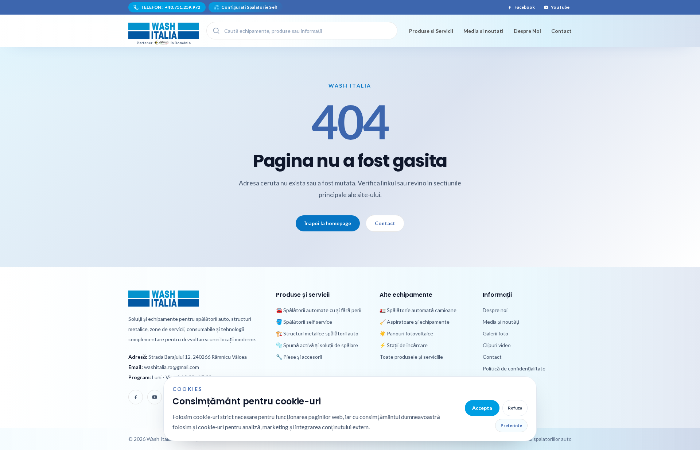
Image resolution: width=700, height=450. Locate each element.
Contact (561, 31)
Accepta (482, 408)
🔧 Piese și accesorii (299, 357)
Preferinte (511, 425)
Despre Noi (527, 31)
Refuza (515, 408)
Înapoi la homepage (327, 223)
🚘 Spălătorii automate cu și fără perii (318, 310)
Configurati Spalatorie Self (246, 7)
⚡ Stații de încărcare (404, 345)
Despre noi (495, 310)
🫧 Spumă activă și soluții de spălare (317, 345)
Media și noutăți (501, 322)
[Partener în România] (163, 31)
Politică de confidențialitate (514, 368)
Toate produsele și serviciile (411, 357)
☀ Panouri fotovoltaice (406, 333)
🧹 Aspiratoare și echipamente (415, 322)
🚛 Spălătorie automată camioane (418, 310)
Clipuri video (497, 345)
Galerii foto (495, 333)
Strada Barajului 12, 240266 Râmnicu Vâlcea (197, 357)
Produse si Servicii (431, 31)
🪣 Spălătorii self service (304, 322)
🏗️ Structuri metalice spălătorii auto (317, 333)
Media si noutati (483, 31)
